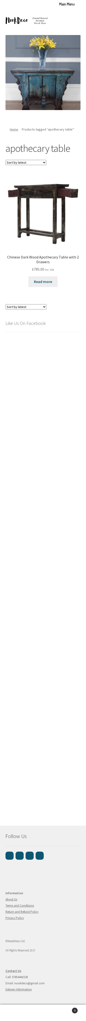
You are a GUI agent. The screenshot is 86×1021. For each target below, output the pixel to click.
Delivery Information (18, 989)
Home (14, 129)
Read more (43, 281)
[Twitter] (40, 856)
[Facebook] (9, 856)
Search (43, 1013)
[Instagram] (20, 856)
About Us (11, 899)
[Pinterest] (30, 856)
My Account (14, 1013)
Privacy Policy (14, 918)
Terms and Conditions (19, 906)
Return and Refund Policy (21, 912)
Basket (66, 1008)
